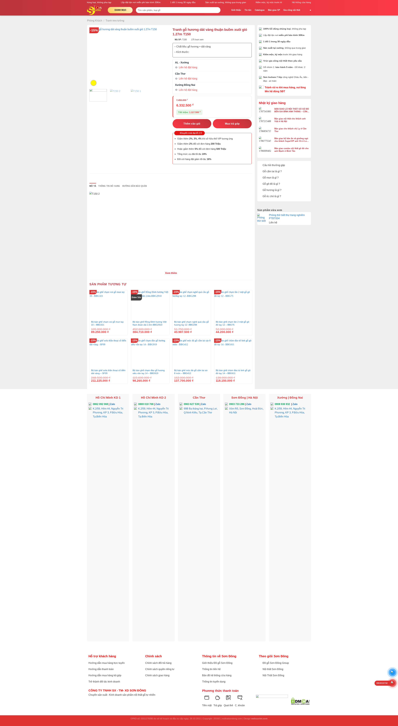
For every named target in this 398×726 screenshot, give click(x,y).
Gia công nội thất (291, 10)
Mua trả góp (232, 123)
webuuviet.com (259, 718)
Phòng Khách (94, 20)
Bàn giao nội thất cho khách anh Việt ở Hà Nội (290, 120)
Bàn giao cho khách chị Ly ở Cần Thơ (290, 129)
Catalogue (259, 10)
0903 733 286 (236, 404)
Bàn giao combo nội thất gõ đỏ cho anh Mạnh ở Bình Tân (291, 149)
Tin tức (248, 10)
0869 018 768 (145, 404)
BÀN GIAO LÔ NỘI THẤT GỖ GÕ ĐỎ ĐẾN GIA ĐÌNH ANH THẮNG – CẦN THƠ (291, 110)
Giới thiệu (236, 10)
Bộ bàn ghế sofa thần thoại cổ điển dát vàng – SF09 (108, 372)
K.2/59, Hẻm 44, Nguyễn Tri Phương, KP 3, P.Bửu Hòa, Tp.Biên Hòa (108, 412)
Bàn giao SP (274, 10)
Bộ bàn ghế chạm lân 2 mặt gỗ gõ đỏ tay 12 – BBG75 (232, 323)
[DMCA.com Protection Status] (300, 701)
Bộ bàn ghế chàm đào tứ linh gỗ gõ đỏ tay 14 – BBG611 (233, 372)
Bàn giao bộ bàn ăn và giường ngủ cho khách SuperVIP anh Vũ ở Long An (291, 139)
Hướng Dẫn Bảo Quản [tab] (134, 186)
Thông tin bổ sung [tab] (109, 186)
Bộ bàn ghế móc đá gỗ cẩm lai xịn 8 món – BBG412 (191, 372)
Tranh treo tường (115, 20)
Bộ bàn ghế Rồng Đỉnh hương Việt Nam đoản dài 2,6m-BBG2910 (150, 323)
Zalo (112, 404)
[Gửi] (217, 10)
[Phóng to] (93, 83)
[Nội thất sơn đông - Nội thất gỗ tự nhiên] (95, 10)
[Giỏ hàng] (305, 10)
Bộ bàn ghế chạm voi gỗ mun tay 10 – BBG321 (107, 323)
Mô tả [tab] (92, 186)
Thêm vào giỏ (191, 123)
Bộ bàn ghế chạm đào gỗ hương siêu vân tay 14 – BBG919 (149, 372)
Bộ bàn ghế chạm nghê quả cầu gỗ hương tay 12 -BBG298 (191, 323)
